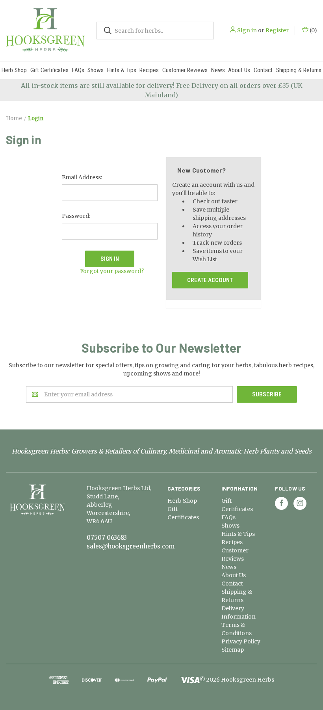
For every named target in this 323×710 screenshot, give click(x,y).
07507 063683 (107, 537)
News (218, 70)
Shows (95, 70)
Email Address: (82, 177)
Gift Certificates (49, 70)
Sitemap (232, 649)
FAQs (78, 70)
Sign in (247, 30)
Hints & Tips (121, 70)
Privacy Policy (240, 641)
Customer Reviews (185, 70)
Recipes (149, 70)
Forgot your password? (112, 271)
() (312, 30)
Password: (76, 215)
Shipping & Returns (298, 70)
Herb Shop (14, 70)
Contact (263, 70)
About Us (239, 70)
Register (277, 30)
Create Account (210, 280)
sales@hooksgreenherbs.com (130, 546)
